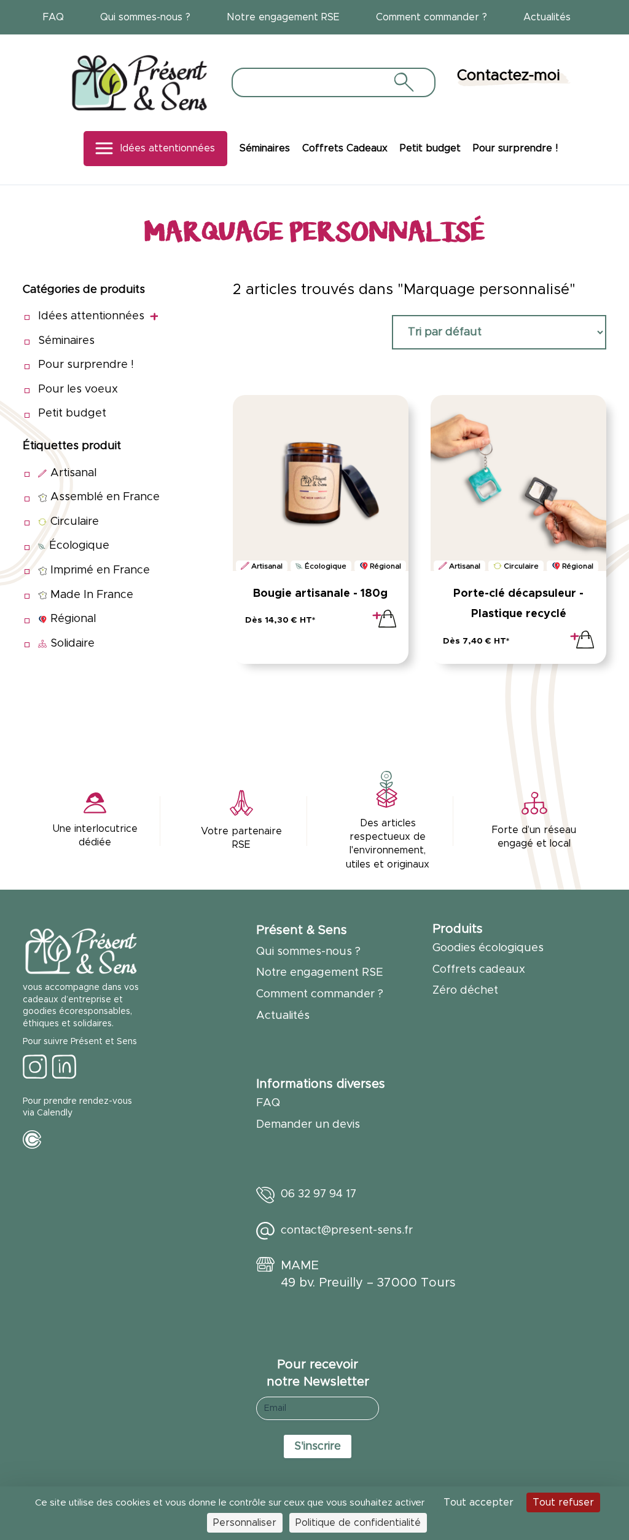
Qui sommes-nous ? (145, 17)
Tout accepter (478, 1502)
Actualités (547, 17)
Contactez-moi (508, 75)
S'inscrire (317, 1446)
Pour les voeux (78, 389)
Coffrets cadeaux (478, 969)
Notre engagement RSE (283, 17)
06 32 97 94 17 (318, 1194)
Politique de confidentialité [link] (358, 1523)
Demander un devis (308, 1124)
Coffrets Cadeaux (345, 148)
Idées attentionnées (167, 148)
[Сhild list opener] (154, 317)
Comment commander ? (431, 17)
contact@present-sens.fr (347, 1230)
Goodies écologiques (488, 948)
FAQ (53, 17)
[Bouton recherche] (403, 82)
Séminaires (265, 148)
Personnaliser (244, 1523)
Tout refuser (563, 1502)
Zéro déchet (465, 990)
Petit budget (430, 148)
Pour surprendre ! (515, 148)
